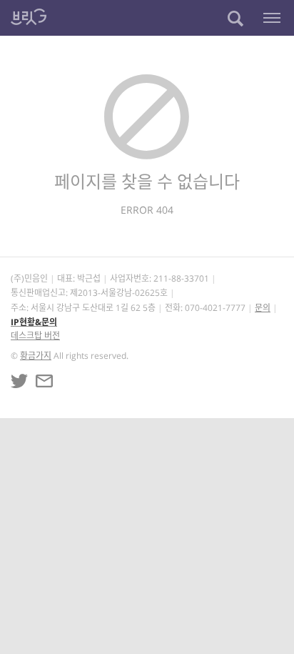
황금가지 (35, 356)
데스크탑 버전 (35, 336)
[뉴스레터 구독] (44, 381)
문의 (262, 308)
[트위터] (19, 381)
